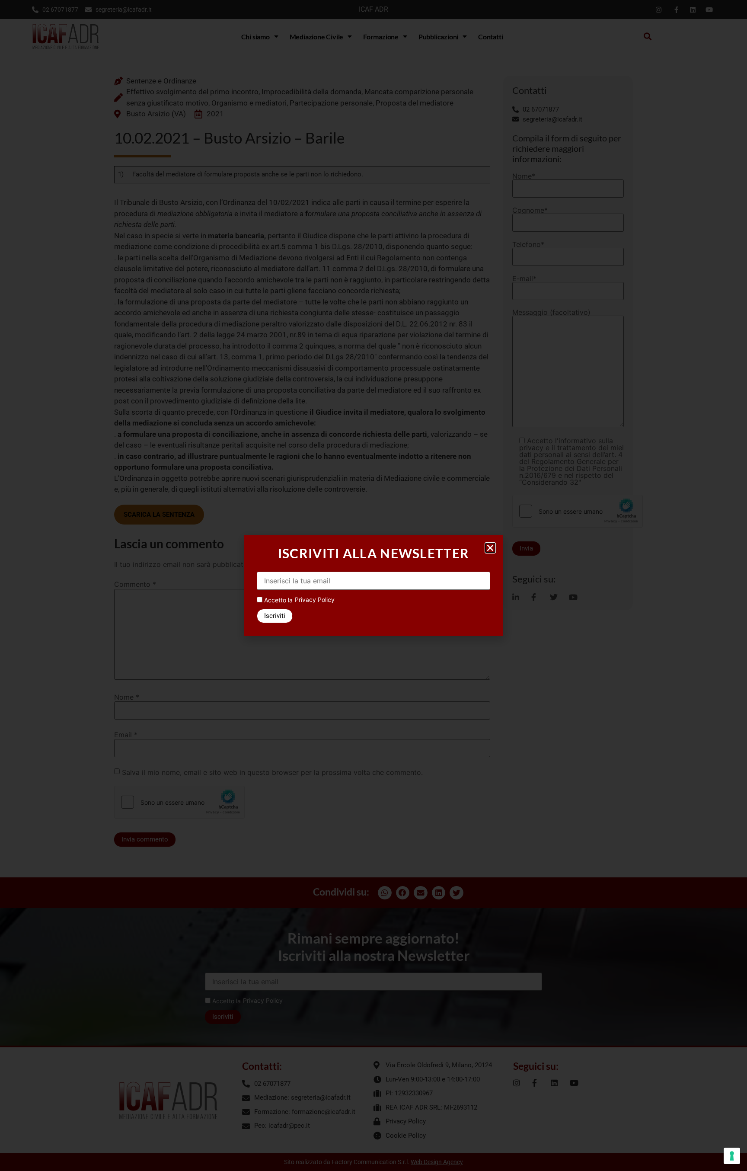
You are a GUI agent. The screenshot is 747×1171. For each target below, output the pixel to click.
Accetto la (277, 600)
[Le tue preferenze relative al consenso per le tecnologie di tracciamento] (732, 1156)
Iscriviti (274, 616)
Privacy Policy (315, 599)
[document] (373, 585)
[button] (490, 548)
